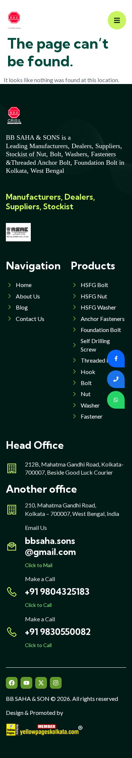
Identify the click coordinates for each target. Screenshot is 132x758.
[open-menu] (117, 20)
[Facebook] (12, 683)
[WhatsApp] (116, 400)
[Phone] (116, 379)
